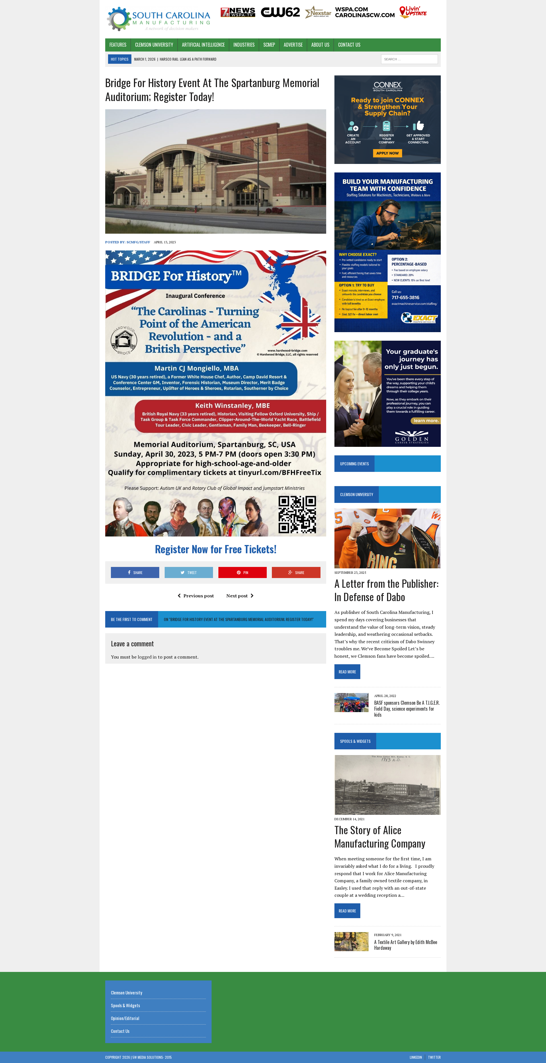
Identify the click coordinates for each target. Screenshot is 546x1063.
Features (117, 44)
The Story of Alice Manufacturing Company (379, 836)
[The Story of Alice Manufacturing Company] (387, 811)
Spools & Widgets (355, 741)
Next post (237, 596)
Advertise (293, 44)
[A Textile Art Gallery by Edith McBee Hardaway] (351, 947)
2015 (168, 1057)
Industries (244, 44)
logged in (147, 657)
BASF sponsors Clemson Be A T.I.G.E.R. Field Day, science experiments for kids (407, 708)
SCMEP (269, 44)
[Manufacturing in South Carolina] (158, 19)
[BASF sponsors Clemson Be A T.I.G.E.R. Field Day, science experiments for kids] (351, 708)
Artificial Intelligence (203, 44)
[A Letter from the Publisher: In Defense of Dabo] (387, 564)
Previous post (198, 596)
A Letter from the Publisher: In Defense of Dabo (386, 589)
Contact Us (349, 44)
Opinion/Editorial (125, 1018)
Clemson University (154, 44)
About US (320, 44)
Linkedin (416, 1057)
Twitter (434, 1057)
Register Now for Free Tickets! (215, 548)
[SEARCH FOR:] (409, 58)
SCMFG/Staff (138, 242)
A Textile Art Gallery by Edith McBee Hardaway (405, 945)
